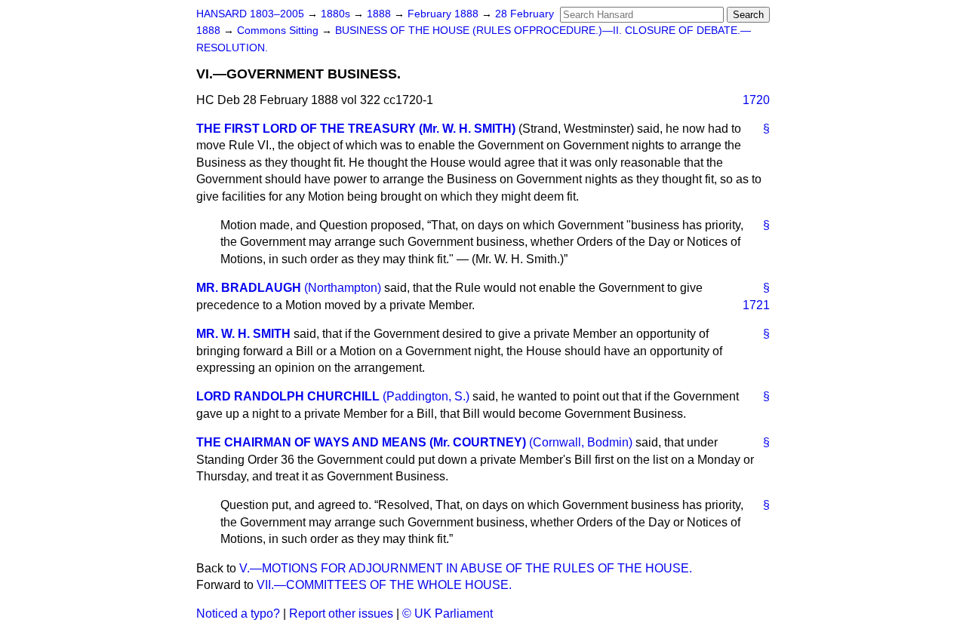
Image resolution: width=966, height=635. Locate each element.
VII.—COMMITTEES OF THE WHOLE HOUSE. (384, 584)
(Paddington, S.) (426, 396)
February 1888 (444, 14)
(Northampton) (342, 287)
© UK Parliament (447, 613)
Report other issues (341, 613)
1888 (380, 14)
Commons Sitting (279, 30)
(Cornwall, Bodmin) (580, 442)
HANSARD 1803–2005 (250, 14)
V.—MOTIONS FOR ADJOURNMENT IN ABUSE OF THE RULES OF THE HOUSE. (465, 568)
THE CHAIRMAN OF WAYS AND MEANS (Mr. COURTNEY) (361, 442)
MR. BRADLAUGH (248, 287)
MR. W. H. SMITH (243, 333)
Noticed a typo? (238, 613)
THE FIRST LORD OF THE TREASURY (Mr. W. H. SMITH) (355, 128)
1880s (337, 14)
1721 (756, 305)
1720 (756, 100)
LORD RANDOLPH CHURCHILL (288, 396)
